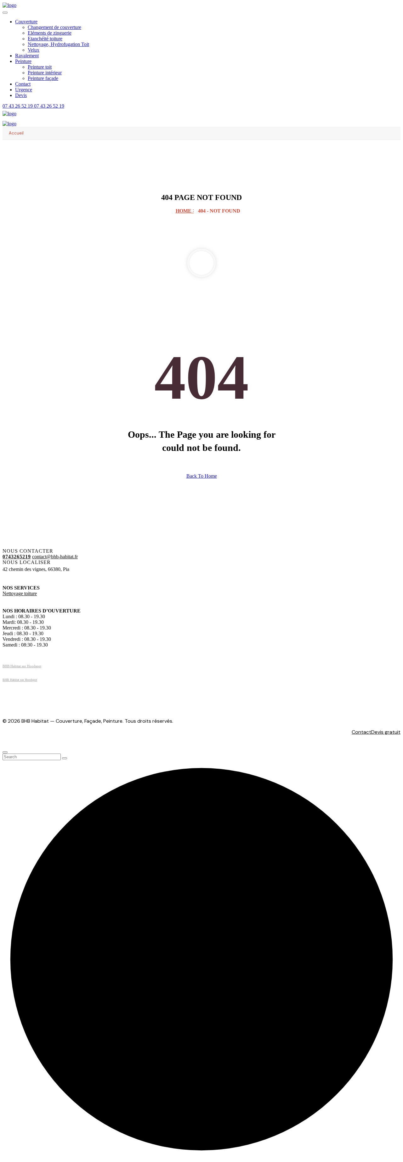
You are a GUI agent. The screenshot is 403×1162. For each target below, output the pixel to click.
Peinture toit (40, 67)
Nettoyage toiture (20, 593)
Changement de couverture (54, 27)
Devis (21, 95)
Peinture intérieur (45, 72)
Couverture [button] (26, 21)
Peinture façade (43, 78)
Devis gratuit (385, 732)
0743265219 (17, 556)
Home (185, 211)
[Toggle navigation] (5, 13)
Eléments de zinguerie (49, 33)
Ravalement (27, 55)
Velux (33, 50)
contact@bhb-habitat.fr (55, 556)
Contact (23, 84)
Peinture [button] (23, 61)
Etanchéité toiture (45, 38)
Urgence (23, 89)
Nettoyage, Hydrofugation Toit (58, 44)
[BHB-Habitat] (9, 5)
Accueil (16, 133)
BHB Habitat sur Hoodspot (22, 666)
